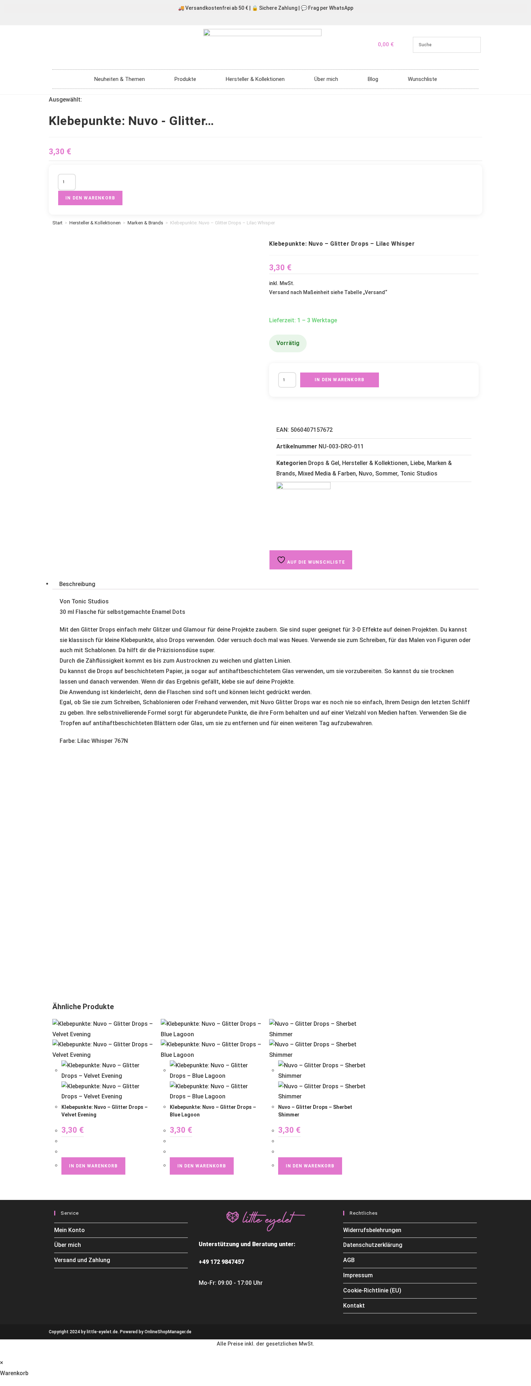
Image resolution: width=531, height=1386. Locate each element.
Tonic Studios (418, 473)
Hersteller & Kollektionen (255, 79)
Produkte (185, 79)
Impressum (358, 1275)
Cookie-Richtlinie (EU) (372, 1290)
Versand (375, 292)
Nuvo (365, 473)
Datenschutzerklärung (372, 1244)
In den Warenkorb (90, 198)
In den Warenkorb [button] (93, 1165)
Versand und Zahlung (82, 1260)
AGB (349, 1260)
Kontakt (354, 1305)
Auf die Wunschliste (315, 562)
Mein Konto (69, 1230)
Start (57, 222)
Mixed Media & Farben (327, 473)
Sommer (386, 473)
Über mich (326, 79)
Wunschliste (422, 79)
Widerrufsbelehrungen (372, 1230)
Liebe (417, 463)
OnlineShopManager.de (167, 1331)
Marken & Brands (145, 222)
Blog (373, 79)
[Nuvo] (303, 508)
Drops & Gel (323, 463)
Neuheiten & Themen (119, 79)
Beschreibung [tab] (77, 583)
